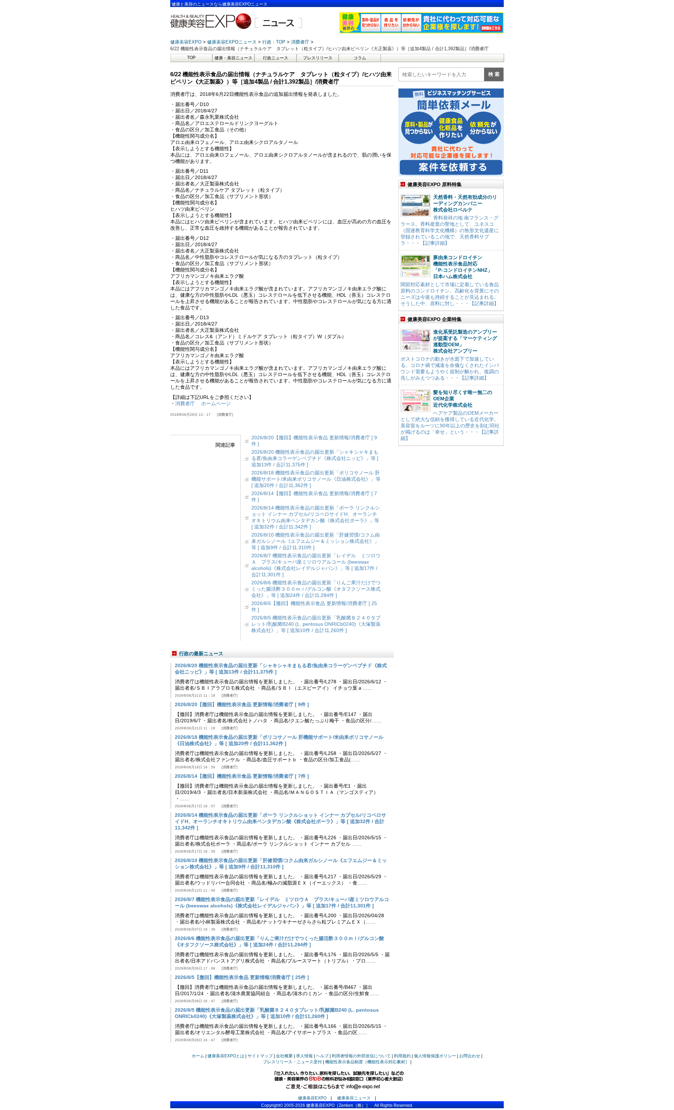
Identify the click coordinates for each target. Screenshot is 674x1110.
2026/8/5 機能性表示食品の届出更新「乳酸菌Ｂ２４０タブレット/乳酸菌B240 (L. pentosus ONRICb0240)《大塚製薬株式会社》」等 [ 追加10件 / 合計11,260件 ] (316, 624)
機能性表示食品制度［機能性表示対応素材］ (367, 1061)
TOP (191, 57)
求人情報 (304, 1055)
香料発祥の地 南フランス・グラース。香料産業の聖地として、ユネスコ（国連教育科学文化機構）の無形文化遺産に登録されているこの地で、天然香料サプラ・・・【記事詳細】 (450, 230)
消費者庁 (225, 414)
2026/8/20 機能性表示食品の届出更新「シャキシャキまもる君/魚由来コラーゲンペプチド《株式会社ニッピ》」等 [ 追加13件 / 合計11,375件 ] (314, 458)
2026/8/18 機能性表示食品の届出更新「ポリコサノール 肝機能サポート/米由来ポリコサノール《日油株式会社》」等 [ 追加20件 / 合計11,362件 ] (316, 479)
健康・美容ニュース (233, 57)
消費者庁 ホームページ (203, 403)
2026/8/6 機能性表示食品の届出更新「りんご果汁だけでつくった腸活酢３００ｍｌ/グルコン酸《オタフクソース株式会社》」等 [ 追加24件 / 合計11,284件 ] (316, 589)
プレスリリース (317, 57)
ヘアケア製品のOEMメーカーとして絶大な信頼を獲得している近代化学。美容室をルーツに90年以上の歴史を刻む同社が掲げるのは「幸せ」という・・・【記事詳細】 (450, 425)
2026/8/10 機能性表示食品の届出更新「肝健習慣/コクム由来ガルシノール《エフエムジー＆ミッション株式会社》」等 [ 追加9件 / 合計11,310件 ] (315, 541)
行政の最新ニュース (201, 653)
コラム (359, 57)
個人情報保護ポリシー (435, 1055)
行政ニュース (275, 57)
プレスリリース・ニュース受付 (292, 1061)
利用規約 (402, 1055)
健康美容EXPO (312, 1098)
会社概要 (284, 1055)
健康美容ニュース (354, 1098)
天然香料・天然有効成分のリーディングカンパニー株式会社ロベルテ (465, 203)
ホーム (198, 1055)
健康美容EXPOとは (225, 1055)
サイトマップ (260, 1055)
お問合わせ (469, 1055)
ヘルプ (322, 1055)
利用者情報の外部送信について (361, 1055)
